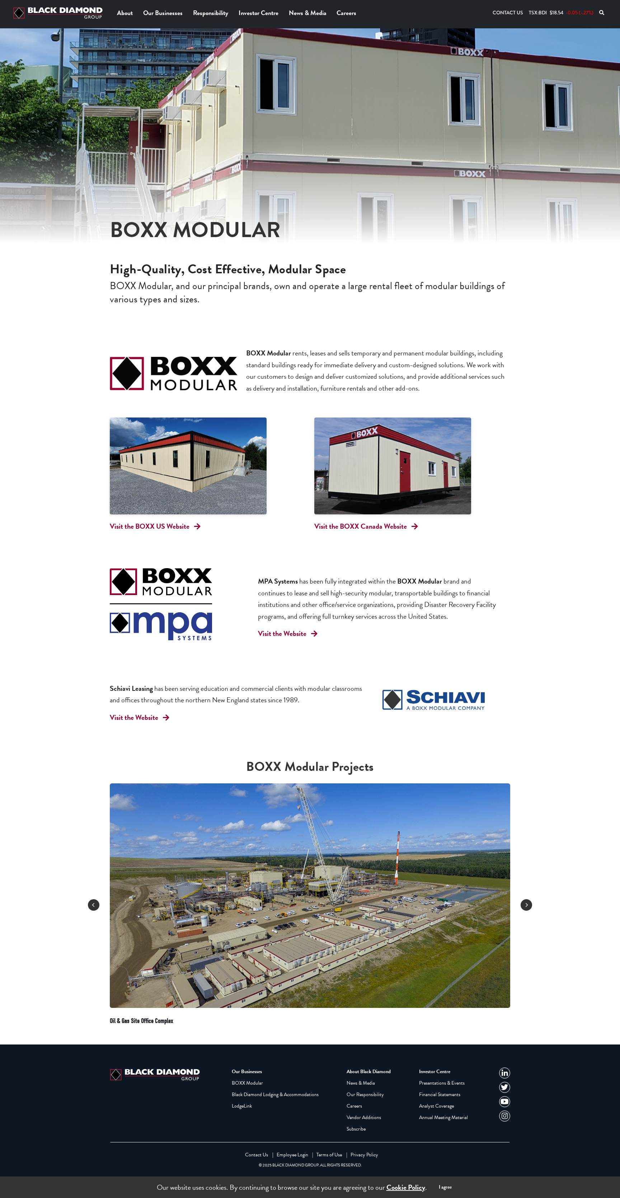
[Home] (59, 13)
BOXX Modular (247, 1083)
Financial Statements (439, 1094)
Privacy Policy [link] (364, 1155)
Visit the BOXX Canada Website (360, 526)
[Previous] (93, 905)
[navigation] (504, 1073)
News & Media (308, 13)
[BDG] (156, 1074)
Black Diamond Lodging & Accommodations (275, 1094)
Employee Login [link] (292, 1155)
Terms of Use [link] (329, 1155)
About (125, 13)
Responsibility (210, 13)
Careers (346, 13)
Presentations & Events (442, 1083)
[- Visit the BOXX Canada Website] (412, 466)
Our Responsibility (365, 1094)
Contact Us (508, 12)
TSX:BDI (561, 12)
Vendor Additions (364, 1117)
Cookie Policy (405, 1187)
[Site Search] (601, 13)
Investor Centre (258, 13)
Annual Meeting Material (443, 1117)
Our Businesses (163, 13)
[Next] (526, 905)
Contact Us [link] (256, 1155)
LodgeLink (242, 1106)
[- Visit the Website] (173, 604)
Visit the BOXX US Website (149, 526)
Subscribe (356, 1129)
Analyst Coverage (436, 1106)
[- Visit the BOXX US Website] (207, 466)
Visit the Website (282, 633)
